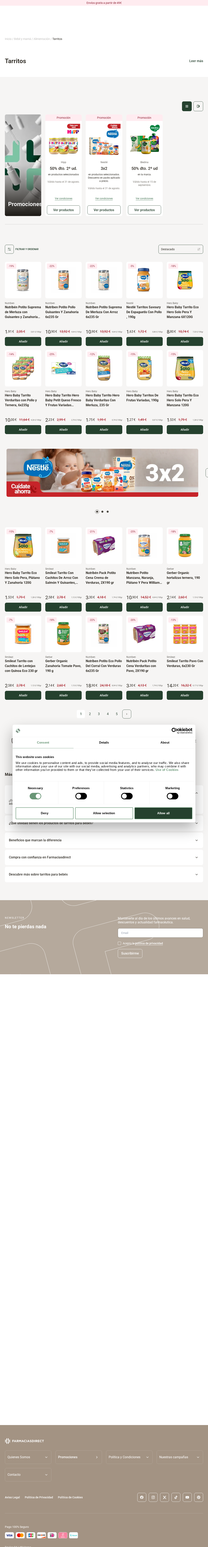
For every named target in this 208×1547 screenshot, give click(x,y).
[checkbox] (119, 943)
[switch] (81, 796)
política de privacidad (149, 943)
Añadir (23, 341)
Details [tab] (104, 742)
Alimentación (42, 39)
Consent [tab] (43, 742)
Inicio (8, 39)
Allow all (163, 813)
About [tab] (164, 742)
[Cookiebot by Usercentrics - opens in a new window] (174, 731)
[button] (78, 1457)
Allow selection (104, 813)
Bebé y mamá (22, 39)
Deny (44, 813)
